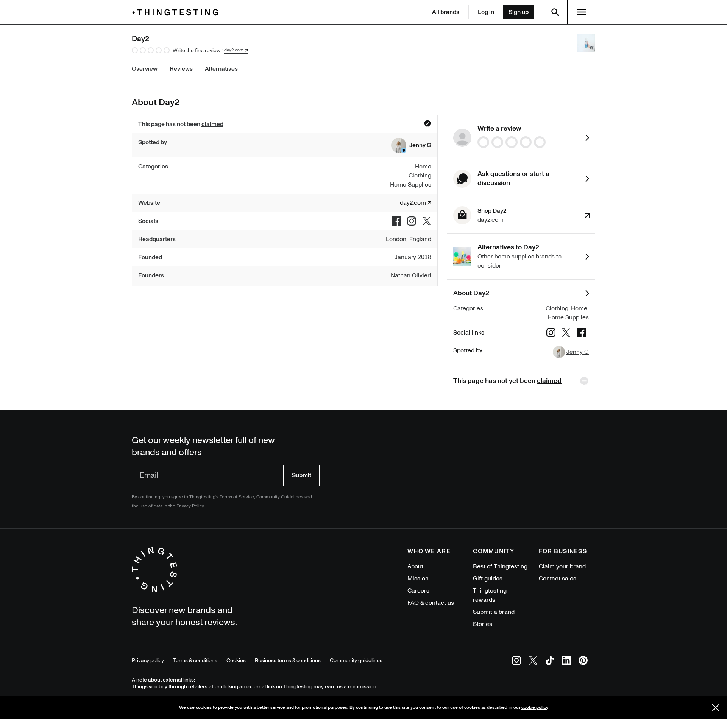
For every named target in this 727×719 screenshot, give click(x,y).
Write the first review (196, 50)
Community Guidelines (279, 497)
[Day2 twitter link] (426, 221)
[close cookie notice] (715, 707)
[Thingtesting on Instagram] (516, 662)
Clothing (557, 308)
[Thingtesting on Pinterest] (583, 662)
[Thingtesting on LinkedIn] (566, 662)
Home (579, 308)
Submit (301, 475)
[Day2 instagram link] (411, 221)
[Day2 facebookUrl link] (396, 221)
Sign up (519, 12)
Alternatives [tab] (221, 69)
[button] (411, 145)
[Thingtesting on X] (533, 662)
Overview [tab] (145, 69)
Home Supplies (568, 317)
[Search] (555, 12)
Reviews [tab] (181, 69)
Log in (486, 12)
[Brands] (177, 12)
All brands (445, 12)
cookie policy (534, 707)
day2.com (233, 50)
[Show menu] (581, 12)
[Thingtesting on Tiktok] (549, 662)
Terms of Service (237, 497)
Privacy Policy (190, 506)
